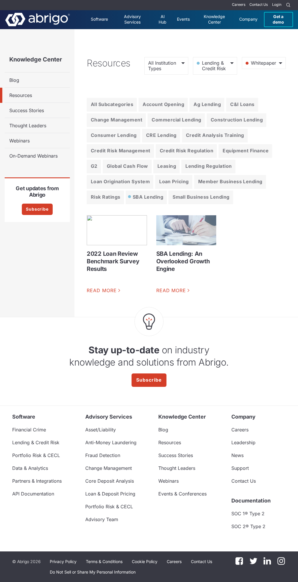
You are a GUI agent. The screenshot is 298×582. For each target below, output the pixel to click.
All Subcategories (112, 104)
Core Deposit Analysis (109, 481)
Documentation (251, 501)
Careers (238, 4)
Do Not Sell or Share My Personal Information (93, 571)
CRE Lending (161, 135)
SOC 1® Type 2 (248, 513)
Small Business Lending (201, 197)
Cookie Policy (144, 561)
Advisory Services (132, 19)
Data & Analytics (30, 468)
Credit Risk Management (120, 151)
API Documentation (33, 494)
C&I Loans (242, 104)
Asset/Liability (100, 430)
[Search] (288, 5)
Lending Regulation (208, 166)
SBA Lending (148, 197)
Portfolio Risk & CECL (36, 455)
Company (248, 19)
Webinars (19, 141)
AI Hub (162, 19)
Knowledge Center (214, 19)
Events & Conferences (182, 494)
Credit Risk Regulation (187, 151)
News (237, 455)
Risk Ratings (105, 197)
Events (183, 19)
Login (276, 4)
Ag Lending (207, 104)
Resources (20, 95)
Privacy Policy (63, 561)
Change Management (116, 120)
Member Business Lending (230, 181)
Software (99, 19)
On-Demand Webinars (33, 156)
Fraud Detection (102, 455)
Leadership (243, 442)
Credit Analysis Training (215, 135)
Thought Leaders (27, 125)
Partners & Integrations (37, 481)
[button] (92, 572)
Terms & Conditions (104, 561)
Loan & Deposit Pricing (110, 494)
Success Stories (26, 110)
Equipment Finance (246, 151)
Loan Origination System (120, 181)
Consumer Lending (114, 135)
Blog (14, 80)
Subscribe (37, 209)
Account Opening (163, 104)
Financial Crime (29, 430)
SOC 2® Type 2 (248, 526)
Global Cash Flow (127, 166)
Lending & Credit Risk (35, 442)
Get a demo (278, 19)
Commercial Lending (176, 120)
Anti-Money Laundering (110, 442)
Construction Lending (237, 120)
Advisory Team (101, 519)
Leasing (166, 166)
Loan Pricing (174, 181)
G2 (94, 166)
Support (240, 468)
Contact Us (258, 4)
